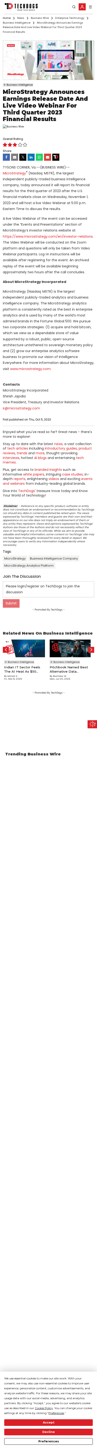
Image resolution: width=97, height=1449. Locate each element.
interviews (11, 457)
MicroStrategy (14, 173)
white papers (33, 474)
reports (19, 478)
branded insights (48, 469)
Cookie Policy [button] (44, 1408)
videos (53, 478)
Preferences (48, 1441)
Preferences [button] (56, 1413)
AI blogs (40, 457)
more (40, 453)
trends (22, 453)
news (58, 444)
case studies (72, 474)
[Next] (91, 650)
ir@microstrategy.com (21, 408)
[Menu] (90, 7)
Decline (48, 1432)
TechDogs (26, 491)
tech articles (17, 448)
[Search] (74, 7)
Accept (48, 1422)
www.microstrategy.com (30, 368)
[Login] (82, 6)
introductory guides (61, 448)
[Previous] (6, 650)
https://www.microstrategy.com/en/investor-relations (48, 236)
